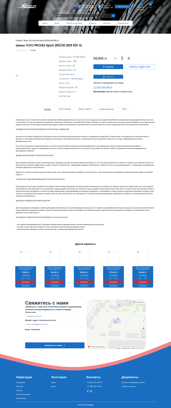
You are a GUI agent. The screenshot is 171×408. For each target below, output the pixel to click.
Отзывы (124, 109)
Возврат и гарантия (85, 109)
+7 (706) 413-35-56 (89, 8)
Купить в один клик (140, 66)
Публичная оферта (129, 386)
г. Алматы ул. (107, 7)
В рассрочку (25, 285)
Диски (56, 23)
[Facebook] (87, 391)
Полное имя (30, 312)
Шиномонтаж (123, 23)
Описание (47, 109)
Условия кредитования (106, 109)
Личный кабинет (141, 8)
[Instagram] (91, 391)
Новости (92, 23)
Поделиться (110, 77)
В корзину (108, 66)
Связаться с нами (53, 345)
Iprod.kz (90, 405)
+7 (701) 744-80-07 (89, 6)
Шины (44, 23)
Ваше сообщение (32, 329)
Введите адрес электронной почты (40, 320)
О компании (20, 382)
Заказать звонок (123, 7)
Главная (19, 40)
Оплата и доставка (74, 23)
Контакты (107, 23)
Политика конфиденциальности (133, 382)
